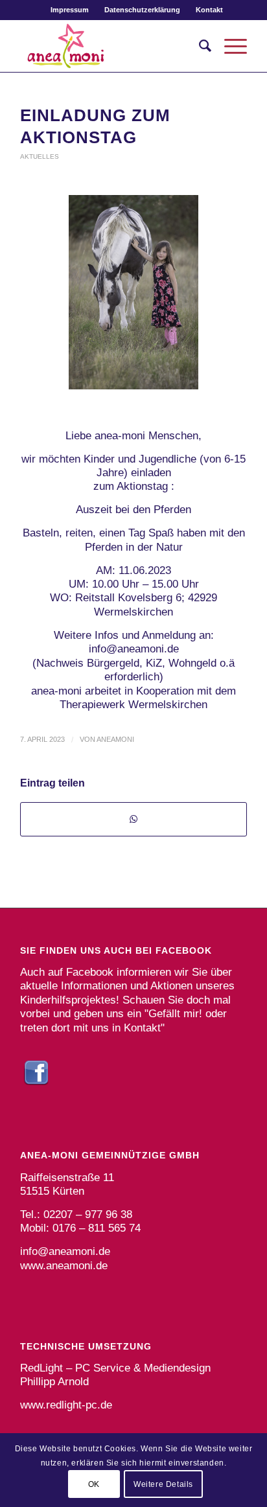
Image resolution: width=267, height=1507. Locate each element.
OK (94, 1484)
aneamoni (115, 739)
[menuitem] (70, 9)
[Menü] (229, 46)
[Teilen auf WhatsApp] (133, 819)
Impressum (70, 10)
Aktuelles (39, 156)
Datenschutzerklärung (142, 10)
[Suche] (198, 46)
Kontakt (209, 10)
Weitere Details (163, 1484)
